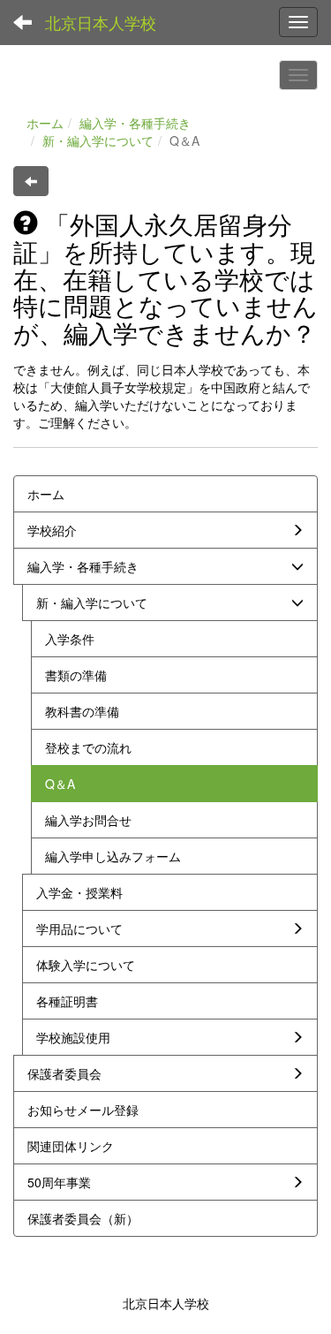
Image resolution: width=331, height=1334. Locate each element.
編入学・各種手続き (135, 123)
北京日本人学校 (100, 22)
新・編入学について (98, 140)
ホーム (45, 123)
